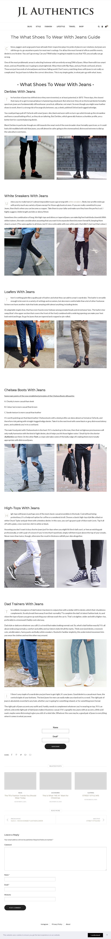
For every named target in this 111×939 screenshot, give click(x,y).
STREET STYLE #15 (90, 796)
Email (6, 885)
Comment (8, 845)
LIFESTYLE (61, 26)
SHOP (81, 26)
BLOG (30, 26)
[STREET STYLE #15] (91, 781)
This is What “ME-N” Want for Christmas (55, 797)
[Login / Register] (102, 26)
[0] (106, 26)
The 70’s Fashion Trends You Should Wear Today (20, 797)
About (68, 924)
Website (7, 895)
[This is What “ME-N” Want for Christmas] (56, 781)
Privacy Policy (57, 924)
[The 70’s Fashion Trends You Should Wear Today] (20, 781)
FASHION (48, 26)
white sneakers (75, 202)
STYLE (38, 26)
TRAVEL (72, 26)
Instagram (44, 924)
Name (55, 727)
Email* (55, 736)
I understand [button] (95, 935)
